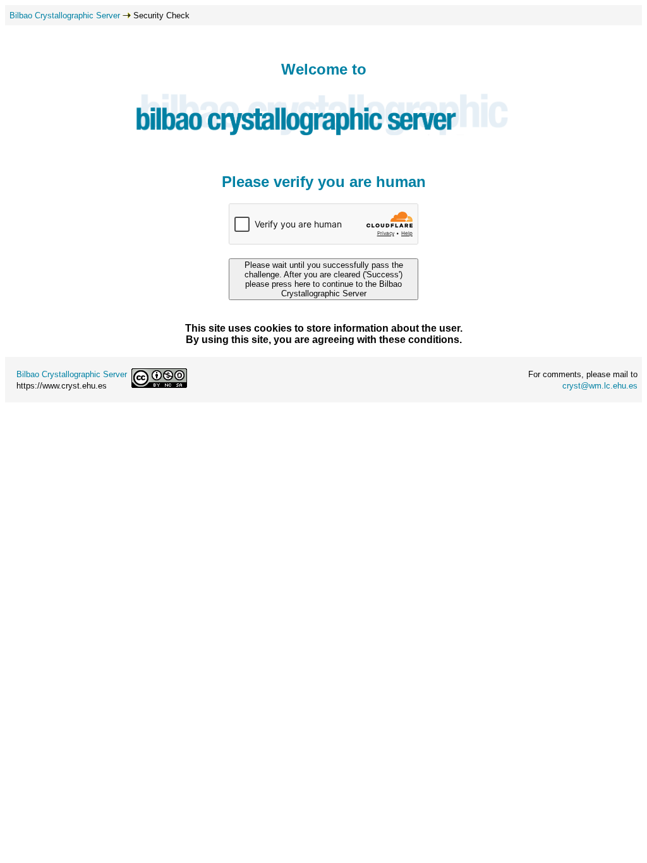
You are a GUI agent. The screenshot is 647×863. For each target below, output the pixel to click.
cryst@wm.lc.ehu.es (600, 385)
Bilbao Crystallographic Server (64, 15)
